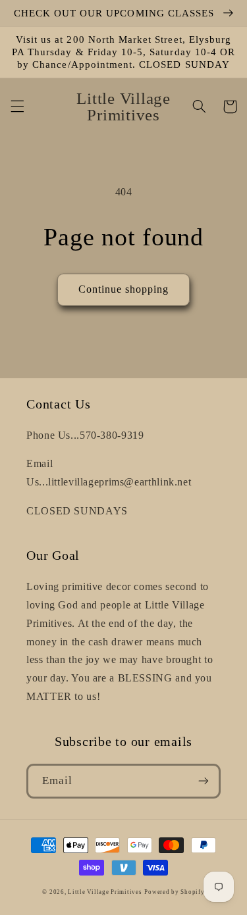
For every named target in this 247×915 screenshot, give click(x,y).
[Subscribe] (203, 781)
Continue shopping (123, 289)
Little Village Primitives (105, 892)
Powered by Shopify (174, 892)
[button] (17, 106)
